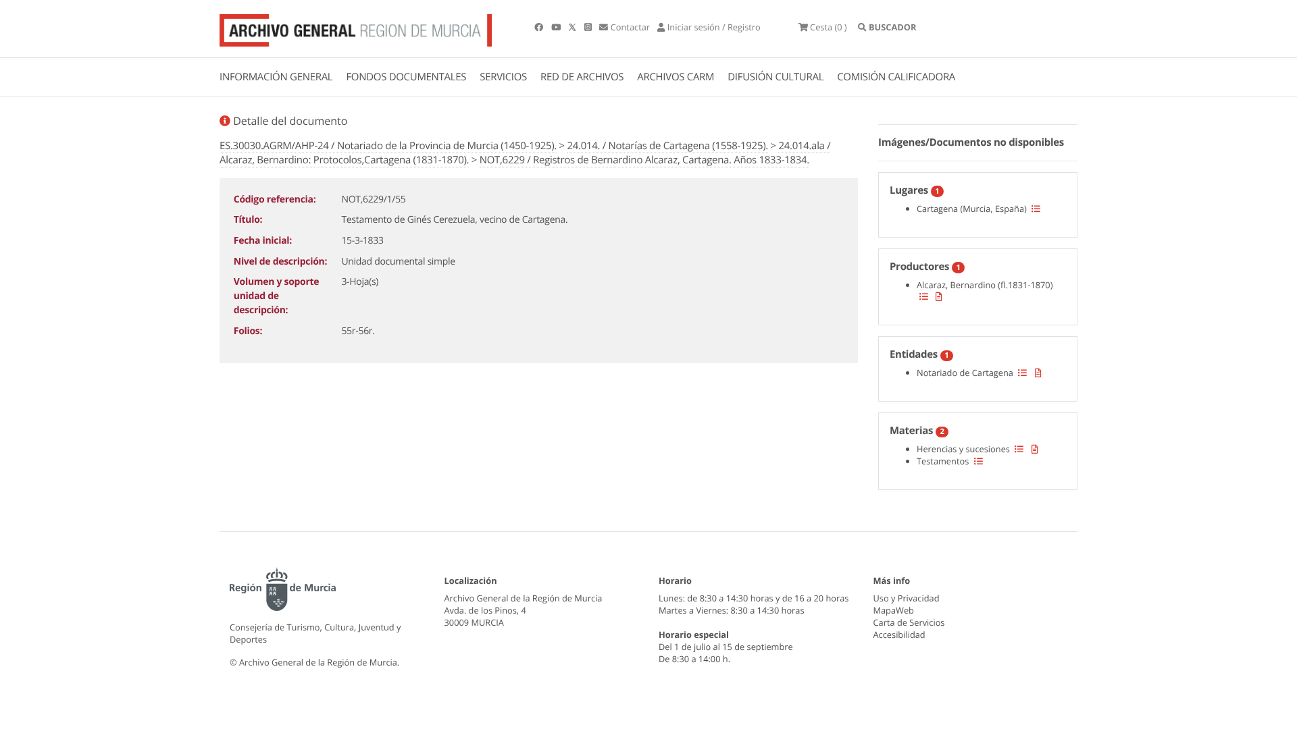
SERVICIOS (503, 77)
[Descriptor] (939, 296)
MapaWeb (893, 610)
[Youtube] (557, 27)
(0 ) (828, 27)
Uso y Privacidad (906, 598)
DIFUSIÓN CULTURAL (775, 77)
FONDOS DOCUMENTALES (406, 77)
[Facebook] (539, 27)
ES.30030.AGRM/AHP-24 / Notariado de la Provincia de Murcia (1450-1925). (388, 146)
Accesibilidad (899, 634)
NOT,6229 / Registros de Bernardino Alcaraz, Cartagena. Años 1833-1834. (644, 160)
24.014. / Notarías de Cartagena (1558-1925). (667, 146)
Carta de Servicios (909, 622)
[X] (573, 27)
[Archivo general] (356, 28)
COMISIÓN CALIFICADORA (896, 77)
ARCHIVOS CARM (675, 77)
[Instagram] (589, 27)
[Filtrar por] (1036, 208)
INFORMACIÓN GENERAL (276, 77)
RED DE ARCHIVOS (582, 77)
